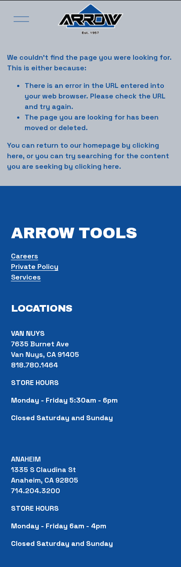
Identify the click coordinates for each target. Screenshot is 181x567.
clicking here (97, 166)
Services (26, 277)
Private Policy (34, 266)
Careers (24, 256)
